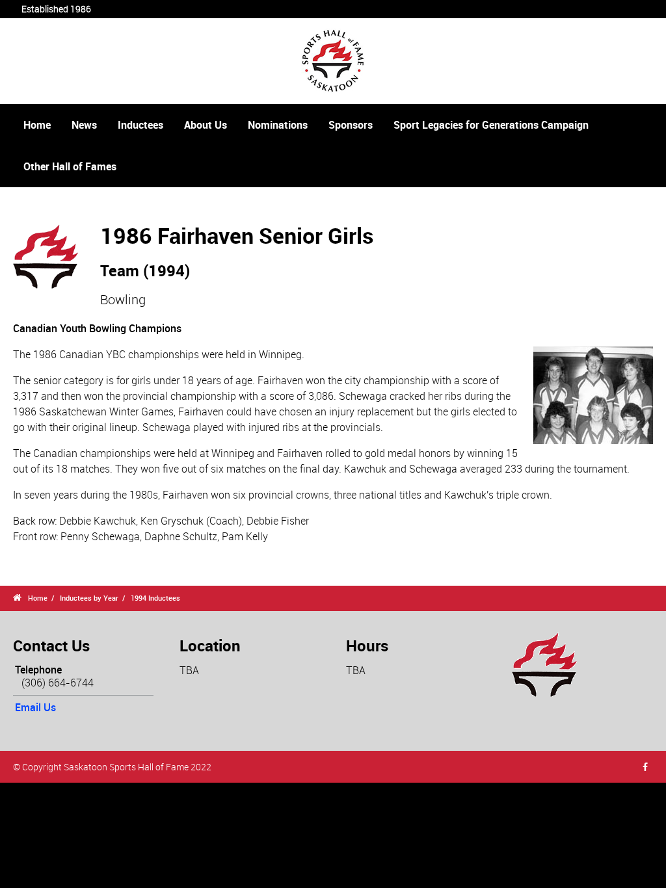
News (84, 125)
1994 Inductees (155, 598)
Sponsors (350, 125)
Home (37, 125)
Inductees (140, 125)
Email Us (35, 707)
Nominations (278, 125)
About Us (205, 125)
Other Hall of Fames (69, 166)
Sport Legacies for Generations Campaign (491, 125)
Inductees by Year (89, 598)
